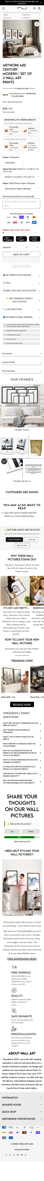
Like (12, 831)
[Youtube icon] (18, 1153)
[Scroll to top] (40, 1170)
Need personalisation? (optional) (18, 196)
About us (6, 1108)
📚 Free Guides (22, 545)
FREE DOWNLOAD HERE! (22, 958)
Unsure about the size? (12, 1168)
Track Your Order (10, 1159)
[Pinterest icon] (3, 1153)
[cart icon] (39, 8)
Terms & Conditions (11, 1163)
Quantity (7, 247)
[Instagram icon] (11, 1153)
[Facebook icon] (7, 1153)
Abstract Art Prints (23, 88)
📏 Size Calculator (14, 539)
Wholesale (7, 1172)
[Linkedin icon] (14, 1153)
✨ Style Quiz (31, 539)
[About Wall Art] (22, 8)
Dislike (30, 831)
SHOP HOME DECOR (12, 1122)
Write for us (7, 1176)
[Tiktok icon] (22, 1153)
